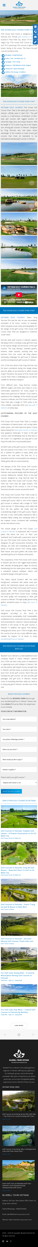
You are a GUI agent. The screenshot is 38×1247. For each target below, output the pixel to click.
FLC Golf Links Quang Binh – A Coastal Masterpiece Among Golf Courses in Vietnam (17, 975)
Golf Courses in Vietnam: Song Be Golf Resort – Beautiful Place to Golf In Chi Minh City (17, 870)
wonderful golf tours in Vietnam (12, 639)
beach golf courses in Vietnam (25, 430)
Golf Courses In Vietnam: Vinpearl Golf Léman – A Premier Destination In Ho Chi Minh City (18, 833)
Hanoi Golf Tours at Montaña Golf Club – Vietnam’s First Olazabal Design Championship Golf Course (17, 1185)
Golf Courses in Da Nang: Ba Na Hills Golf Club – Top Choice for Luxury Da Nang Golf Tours (19, 1115)
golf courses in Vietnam (27, 37)
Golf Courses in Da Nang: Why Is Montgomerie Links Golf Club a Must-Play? (19, 1150)
